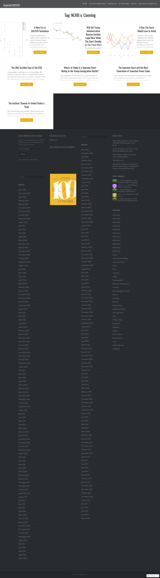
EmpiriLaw (112, 4)
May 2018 (84, 424)
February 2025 (86, 160)
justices (115, 302)
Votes (115, 341)
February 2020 (86, 348)
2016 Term (116, 222)
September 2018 (87, 410)
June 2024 (84, 189)
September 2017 (87, 453)
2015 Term (116, 219)
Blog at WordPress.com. (80, 574)
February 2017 (86, 478)
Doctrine (116, 287)
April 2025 (85, 157)
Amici (115, 255)
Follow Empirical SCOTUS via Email (30, 136)
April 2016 (85, 515)
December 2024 (87, 168)
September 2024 (87, 178)
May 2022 (84, 280)
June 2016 (84, 507)
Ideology (116, 298)
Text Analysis (117, 334)
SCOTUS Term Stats (97, 4)
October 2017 (86, 449)
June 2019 (84, 377)
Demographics (118, 280)
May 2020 (84, 337)
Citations (116, 273)
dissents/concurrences (121, 284)
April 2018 (85, 428)
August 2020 (85, 327)
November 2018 (87, 402)
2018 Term (116, 229)
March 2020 (85, 345)
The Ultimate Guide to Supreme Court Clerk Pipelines (124, 156)
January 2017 (85, 482)
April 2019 (85, 384)
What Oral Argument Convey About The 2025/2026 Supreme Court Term (126, 143)
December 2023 (87, 211)
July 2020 (84, 330)
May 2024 (84, 193)
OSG (114, 316)
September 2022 (87, 265)
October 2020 (86, 319)
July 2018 (84, 417)
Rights (115, 331)
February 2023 (86, 247)
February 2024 (86, 204)
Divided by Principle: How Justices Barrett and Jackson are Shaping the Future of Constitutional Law (126, 166)
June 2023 (84, 233)
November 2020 (87, 316)
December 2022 (87, 254)
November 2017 (86, 446)
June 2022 (84, 276)
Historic (115, 294)
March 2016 (85, 518)
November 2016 (87, 489)
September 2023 (87, 222)
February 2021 (86, 309)
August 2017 (85, 457)
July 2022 (84, 272)
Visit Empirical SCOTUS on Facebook (62, 147)
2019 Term (116, 233)
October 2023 (86, 218)
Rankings (116, 327)
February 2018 (86, 435)
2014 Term (116, 215)
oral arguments (118, 313)
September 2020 (87, 323)
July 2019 (84, 374)
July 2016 (84, 504)
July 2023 (84, 229)
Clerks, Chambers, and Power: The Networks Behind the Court (125, 150)
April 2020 (85, 341)
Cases (115, 266)
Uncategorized (118, 338)
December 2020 (87, 312)
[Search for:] (94, 137)
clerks (115, 276)
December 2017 (86, 442)
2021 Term (116, 240)
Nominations (117, 305)
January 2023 (86, 251)
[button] (65, 189)
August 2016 (85, 500)
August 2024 (85, 182)
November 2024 (87, 171)
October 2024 (86, 175)
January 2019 (86, 395)
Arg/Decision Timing (120, 258)
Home (84, 4)
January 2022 (86, 294)
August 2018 (85, 413)
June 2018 (84, 421)
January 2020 (86, 352)
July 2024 (84, 186)
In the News (124, 4)
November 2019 (87, 359)
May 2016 (84, 511)
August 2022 (85, 269)
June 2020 (85, 334)
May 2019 (84, 381)
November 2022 (87, 258)
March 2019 (85, 388)
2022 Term (116, 244)
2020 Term (117, 237)
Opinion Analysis (119, 309)
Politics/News (117, 320)
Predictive (116, 323)
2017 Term (116, 226)
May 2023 (84, 236)
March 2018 (85, 431)
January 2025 (86, 164)
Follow (23, 154)
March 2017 (85, 475)
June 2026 (84, 150)
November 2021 (87, 301)
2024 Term (116, 251)
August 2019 (85, 370)
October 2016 (86, 493)
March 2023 (85, 243)
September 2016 (87, 496)
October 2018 (86, 406)
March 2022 (85, 287)
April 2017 (84, 471)
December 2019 (86, 355)
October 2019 (86, 363)
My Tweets (54, 140)
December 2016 (86, 486)
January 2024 (86, 207)
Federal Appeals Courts (121, 291)
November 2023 (87, 215)
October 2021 (86, 305)
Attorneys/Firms (119, 262)
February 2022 (86, 290)
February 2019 (86, 392)
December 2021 (86, 298)
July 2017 (84, 460)
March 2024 (85, 200)
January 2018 (86, 439)
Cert (114, 269)
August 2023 (85, 225)
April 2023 (85, 240)
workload (116, 349)
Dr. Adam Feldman (124, 180)
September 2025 (87, 153)
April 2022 (85, 283)
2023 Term (116, 248)
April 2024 (85, 197)
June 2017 (84, 464)
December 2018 (86, 399)
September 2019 (87, 366)
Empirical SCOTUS (11, 5)
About (134, 4)
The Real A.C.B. (118, 160)
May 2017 (84, 468)
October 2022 (86, 262)
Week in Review (118, 345)
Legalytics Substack (148, 4)
